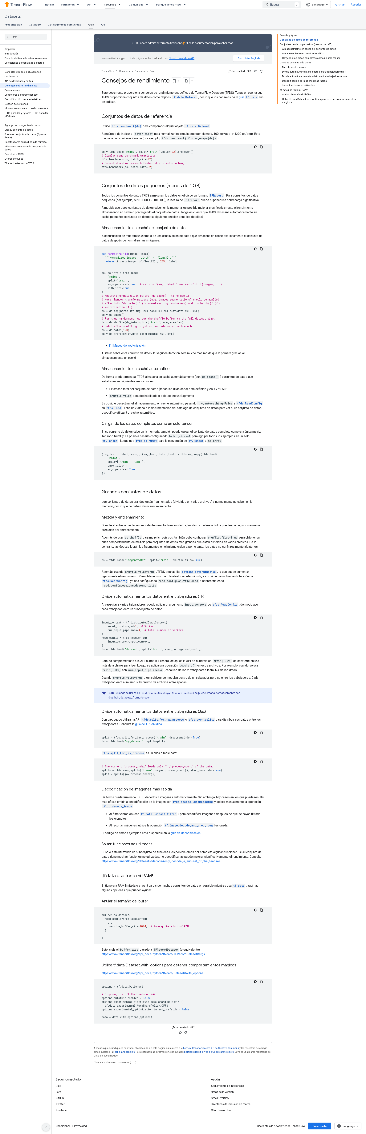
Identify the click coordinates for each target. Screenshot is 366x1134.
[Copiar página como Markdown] (186, 81)
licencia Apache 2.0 (124, 1051)
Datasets (13, 16)
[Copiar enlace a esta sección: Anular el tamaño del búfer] (153, 901)
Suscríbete (320, 1126)
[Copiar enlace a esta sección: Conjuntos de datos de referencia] (176, 116)
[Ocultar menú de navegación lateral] (46, 1127)
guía (248, 97)
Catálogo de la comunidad (64, 24)
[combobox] (281, 4)
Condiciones (63, 1126)
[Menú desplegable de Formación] (79, 4)
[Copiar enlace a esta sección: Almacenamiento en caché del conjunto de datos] (191, 228)
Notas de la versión (222, 1091)
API (89, 4)
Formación (68, 4)
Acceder (356, 4)
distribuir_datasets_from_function (129, 697)
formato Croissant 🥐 (172, 43)
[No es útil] (261, 71)
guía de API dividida (148, 724)
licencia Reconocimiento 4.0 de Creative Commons (211, 1048)
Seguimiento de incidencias (227, 1085)
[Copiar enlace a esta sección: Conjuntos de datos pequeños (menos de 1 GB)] (204, 186)
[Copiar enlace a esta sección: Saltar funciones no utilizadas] (156, 844)
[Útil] (256, 71)
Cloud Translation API (181, 58)
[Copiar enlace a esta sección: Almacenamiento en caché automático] (173, 369)
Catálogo (35, 24)
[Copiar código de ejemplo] (261, 147)
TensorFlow (108, 71)
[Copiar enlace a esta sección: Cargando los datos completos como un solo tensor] (197, 424)
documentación (204, 43)
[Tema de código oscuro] (255, 147)
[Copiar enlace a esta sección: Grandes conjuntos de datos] (165, 492)
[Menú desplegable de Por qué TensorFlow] (185, 4)
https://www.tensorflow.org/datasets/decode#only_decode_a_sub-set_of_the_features (161, 861)
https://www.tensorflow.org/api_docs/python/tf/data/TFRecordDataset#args (153, 954)
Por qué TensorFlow (168, 4)
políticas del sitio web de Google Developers (209, 1051)
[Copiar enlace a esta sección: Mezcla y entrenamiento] (148, 517)
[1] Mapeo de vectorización (127, 345)
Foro (58, 1091)
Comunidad (136, 4)
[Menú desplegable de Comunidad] (148, 4)
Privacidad (80, 1126)
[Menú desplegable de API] (95, 4)
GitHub (340, 4)
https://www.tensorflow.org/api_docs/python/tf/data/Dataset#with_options (152, 973)
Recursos (110, 4)
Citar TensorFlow (221, 1110)
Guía (91, 24)
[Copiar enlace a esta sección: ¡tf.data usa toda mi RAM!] (157, 876)
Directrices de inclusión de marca (230, 1104)
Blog (58, 1085)
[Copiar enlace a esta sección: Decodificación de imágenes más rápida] (176, 789)
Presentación (13, 24)
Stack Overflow (220, 1098)
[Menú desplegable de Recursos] (120, 4)
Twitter (60, 1104)
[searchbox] (26, 37)
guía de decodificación (186, 833)
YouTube (61, 1110)
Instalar (49, 4)
